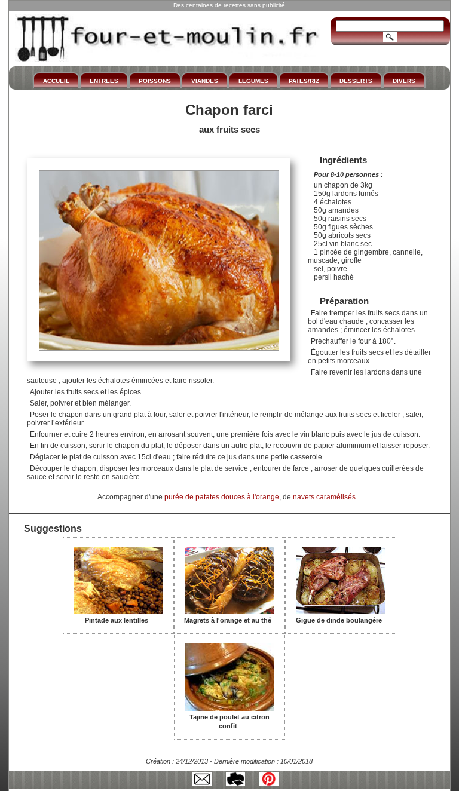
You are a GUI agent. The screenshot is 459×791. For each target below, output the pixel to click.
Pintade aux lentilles (116, 620)
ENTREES (104, 81)
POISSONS (155, 81)
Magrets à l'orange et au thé (227, 620)
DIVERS (404, 81)
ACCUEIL (56, 81)
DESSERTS (355, 81)
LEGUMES (253, 81)
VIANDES (204, 81)
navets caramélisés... (327, 497)
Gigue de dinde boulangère (339, 620)
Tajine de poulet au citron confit (229, 721)
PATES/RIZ (304, 81)
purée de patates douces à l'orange (221, 497)
